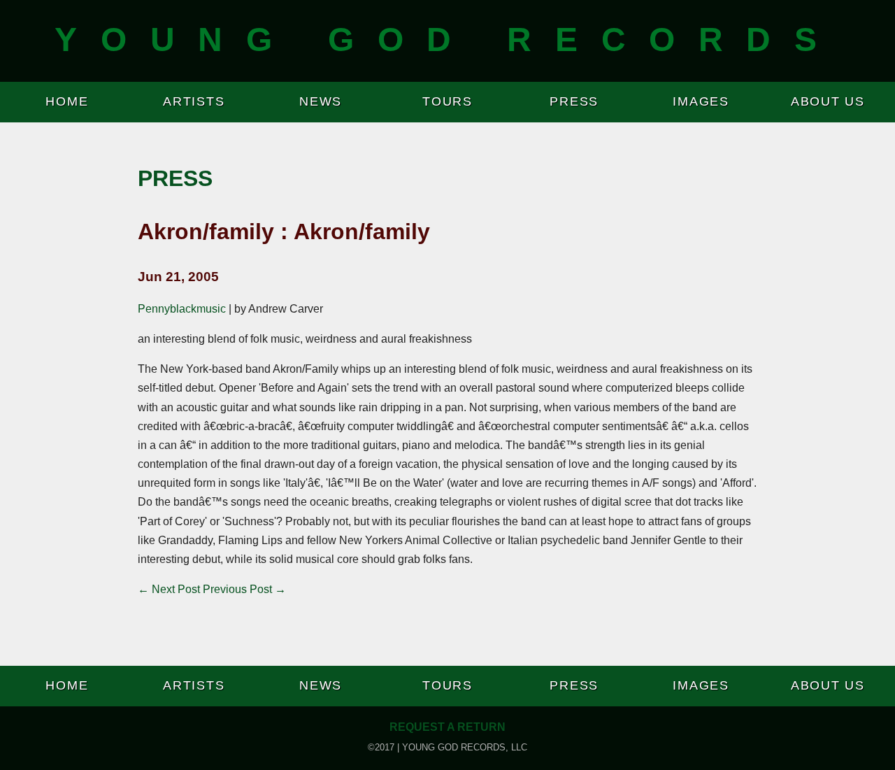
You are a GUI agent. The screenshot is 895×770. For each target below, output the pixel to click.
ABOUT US (828, 101)
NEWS (320, 101)
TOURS (447, 101)
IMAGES (701, 101)
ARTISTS (193, 101)
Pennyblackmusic (182, 309)
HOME (66, 101)
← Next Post (169, 589)
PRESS (574, 101)
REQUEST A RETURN (447, 727)
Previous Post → (244, 589)
